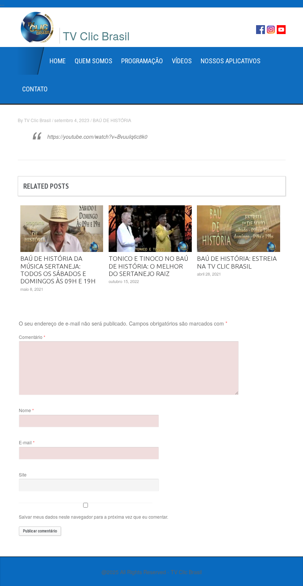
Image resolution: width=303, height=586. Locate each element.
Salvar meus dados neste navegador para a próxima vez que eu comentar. (93, 516)
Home (31, 61)
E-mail (27, 442)
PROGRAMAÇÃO (142, 61)
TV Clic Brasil (37, 120)
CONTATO (35, 89)
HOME (58, 61)
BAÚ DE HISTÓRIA (112, 120)
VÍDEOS (182, 61)
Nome (26, 410)
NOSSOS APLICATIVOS (231, 61)
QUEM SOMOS (93, 61)
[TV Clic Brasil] (37, 26)
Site (23, 474)
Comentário (32, 337)
